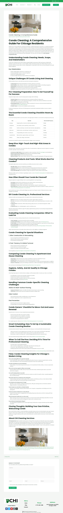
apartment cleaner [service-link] (33, 447)
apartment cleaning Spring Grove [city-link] (24, 449)
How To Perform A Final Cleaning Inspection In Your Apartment (32, 321)
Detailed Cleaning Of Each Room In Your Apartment (31, 265)
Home (17, 4)
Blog (35, 4)
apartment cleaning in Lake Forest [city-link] (33, 448)
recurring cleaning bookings (41, 350)
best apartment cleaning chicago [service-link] (24, 447)
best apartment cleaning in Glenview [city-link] (43, 447)
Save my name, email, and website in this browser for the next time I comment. (23, 484)
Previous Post (7, 456)
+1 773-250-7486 (39, 505)
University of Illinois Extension (22, 104)
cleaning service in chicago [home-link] (13, 447)
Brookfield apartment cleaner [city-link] (22, 448)
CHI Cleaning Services (45, 221)
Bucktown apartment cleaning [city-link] (44, 448)
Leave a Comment (12, 36)
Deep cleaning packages (41, 225)
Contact (38, 4)
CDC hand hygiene (42, 152)
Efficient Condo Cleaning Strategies (39, 336)
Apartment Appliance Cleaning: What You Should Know (26, 250)
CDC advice (25, 279)
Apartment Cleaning (19, 36)
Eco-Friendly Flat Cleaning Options (40, 172)
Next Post (57, 456)
